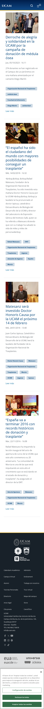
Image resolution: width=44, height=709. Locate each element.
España (30, 259)
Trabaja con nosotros (31, 583)
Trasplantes (12, 253)
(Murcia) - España (10, 625)
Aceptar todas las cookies (22, 704)
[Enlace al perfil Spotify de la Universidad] (12, 640)
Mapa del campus (30, 596)
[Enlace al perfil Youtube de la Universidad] (12, 635)
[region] (22, 688)
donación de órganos (15, 259)
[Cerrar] (41, 672)
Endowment (28, 577)
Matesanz (31, 361)
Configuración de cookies (22, 690)
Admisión (27, 570)
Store (26, 603)
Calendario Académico (12, 570)
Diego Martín (12, 106)
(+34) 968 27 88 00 (12, 627)
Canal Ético (28, 609)
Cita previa (7, 609)
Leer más (10, 111)
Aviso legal (7, 603)
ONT (26, 242)
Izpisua (31, 378)
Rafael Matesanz (14, 242)
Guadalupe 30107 (10, 622)
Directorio (7, 596)
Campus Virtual (9, 577)
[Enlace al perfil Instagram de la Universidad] (8, 640)
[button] (39, 5)
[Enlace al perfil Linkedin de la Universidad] (5, 640)
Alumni (6, 583)
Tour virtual (28, 590)
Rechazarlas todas (22, 697)
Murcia (10, 264)
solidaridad (26, 106)
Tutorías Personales (11, 590)
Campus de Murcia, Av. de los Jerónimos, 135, (20, 619)
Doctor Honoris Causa (15, 361)
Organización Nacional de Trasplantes (21, 89)
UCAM (10, 378)
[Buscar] (31, 5)
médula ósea (12, 94)
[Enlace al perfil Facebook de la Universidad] (5, 635)
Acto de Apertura (14, 492)
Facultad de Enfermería (16, 100)
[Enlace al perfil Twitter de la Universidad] (8, 635)
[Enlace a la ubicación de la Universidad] (5, 644)
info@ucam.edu (9, 630)
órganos (24, 253)
